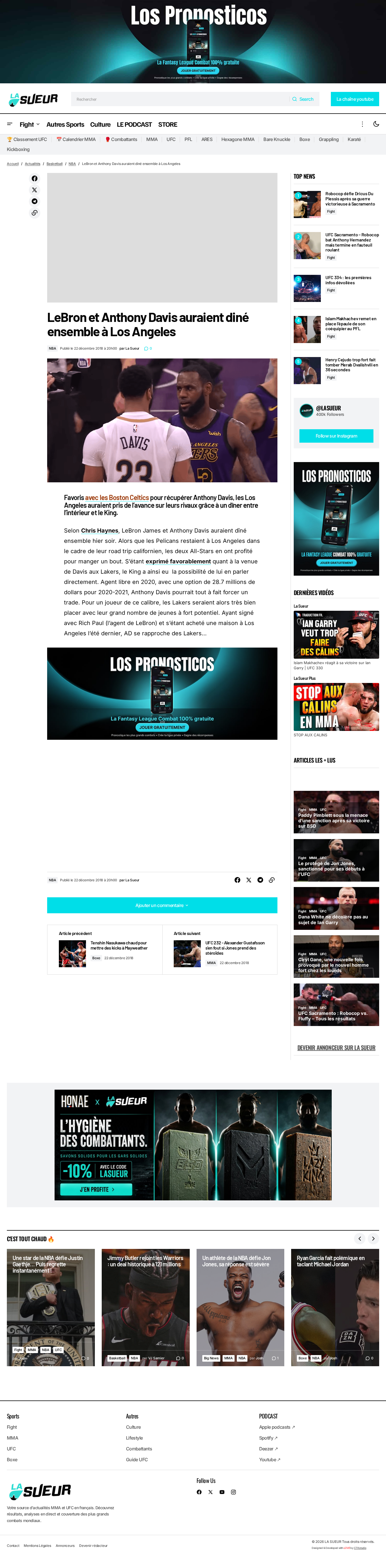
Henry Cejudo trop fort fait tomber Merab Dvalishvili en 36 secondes (351, 364)
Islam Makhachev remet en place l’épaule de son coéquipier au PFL (350, 323)
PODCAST (268, 1416)
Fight (331, 211)
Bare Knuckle (276, 139)
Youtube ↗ (270, 1459)
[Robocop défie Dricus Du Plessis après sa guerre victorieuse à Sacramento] (307, 204)
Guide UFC (137, 1459)
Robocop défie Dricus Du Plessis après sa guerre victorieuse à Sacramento (350, 198)
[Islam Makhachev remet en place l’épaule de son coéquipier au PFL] (307, 329)
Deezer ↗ (268, 1449)
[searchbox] (180, 99)
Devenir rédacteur (93, 1545)
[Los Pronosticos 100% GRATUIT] (193, 42)
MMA (151, 139)
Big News (211, 1358)
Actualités (33, 164)
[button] (10, 124)
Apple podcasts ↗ (277, 1427)
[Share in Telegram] (34, 201)
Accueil (13, 164)
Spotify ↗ (268, 1438)
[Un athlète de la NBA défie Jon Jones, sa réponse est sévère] (241, 1307)
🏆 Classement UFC (27, 139)
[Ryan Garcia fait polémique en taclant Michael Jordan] (335, 1307)
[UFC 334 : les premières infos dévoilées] (307, 288)
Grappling (329, 139)
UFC (171, 139)
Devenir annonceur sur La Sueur (336, 1047)
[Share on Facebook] (34, 178)
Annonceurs (65, 1545)
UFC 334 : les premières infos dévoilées (348, 280)
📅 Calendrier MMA (76, 139)
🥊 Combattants (121, 139)
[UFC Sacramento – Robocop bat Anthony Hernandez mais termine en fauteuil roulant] (307, 245)
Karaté (354, 139)
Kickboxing (18, 149)
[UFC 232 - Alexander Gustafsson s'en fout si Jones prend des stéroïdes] (219, 949)
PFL (188, 139)
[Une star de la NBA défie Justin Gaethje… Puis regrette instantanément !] (51, 1307)
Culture (133, 1427)
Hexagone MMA (237, 139)
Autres (132, 1416)
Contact (13, 1545)
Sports (13, 1416)
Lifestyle (134, 1438)
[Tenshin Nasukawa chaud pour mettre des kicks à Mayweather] (104, 949)
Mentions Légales (37, 1545)
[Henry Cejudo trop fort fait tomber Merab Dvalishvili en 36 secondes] (307, 370)
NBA (72, 164)
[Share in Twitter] (34, 190)
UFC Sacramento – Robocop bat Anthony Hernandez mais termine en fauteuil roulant (352, 242)
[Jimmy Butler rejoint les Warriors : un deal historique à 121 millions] (146, 1307)
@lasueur (328, 408)
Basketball (55, 164)
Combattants (139, 1449)
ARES (206, 139)
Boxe (304, 139)
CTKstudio (360, 1547)
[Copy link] (34, 213)
